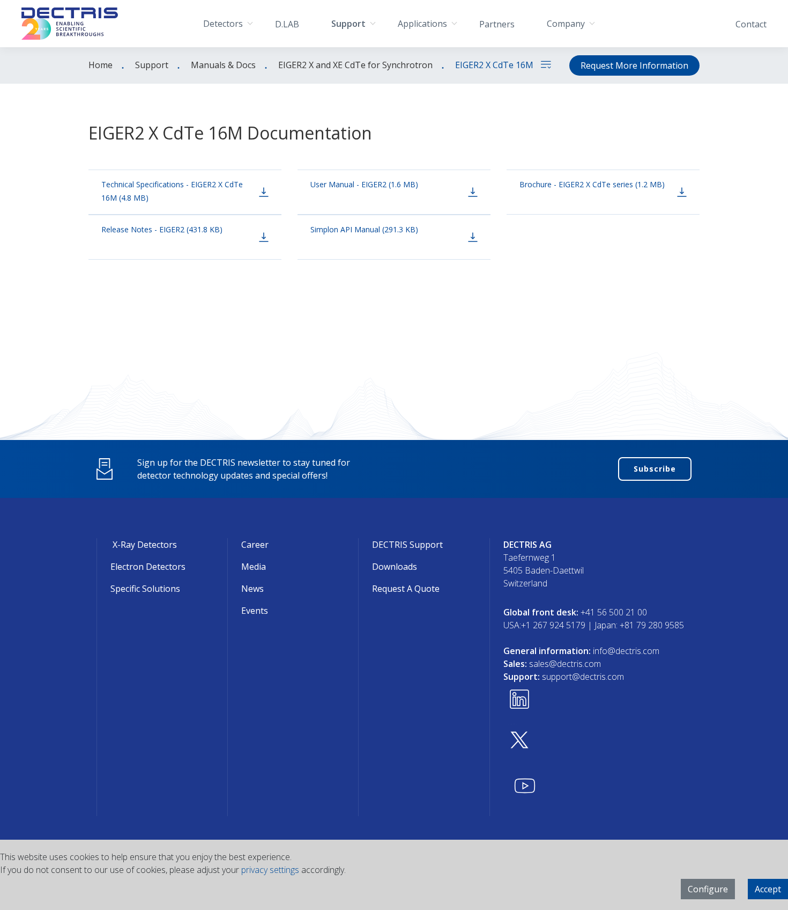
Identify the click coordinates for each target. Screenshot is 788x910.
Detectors (223, 24)
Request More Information (634, 65)
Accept (768, 889)
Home (100, 65)
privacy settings (270, 870)
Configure (708, 889)
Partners (497, 24)
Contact (751, 24)
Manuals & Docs (223, 65)
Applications (422, 24)
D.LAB (287, 24)
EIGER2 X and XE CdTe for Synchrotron (355, 65)
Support (348, 24)
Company (566, 24)
